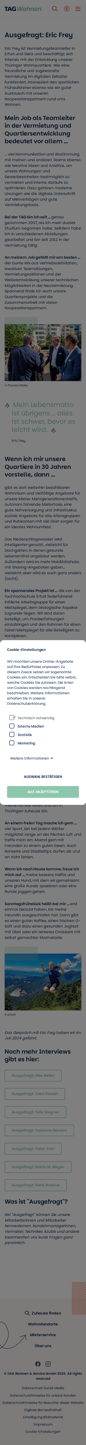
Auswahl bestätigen (43, 776)
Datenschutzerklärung (26, 703)
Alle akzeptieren (43, 791)
